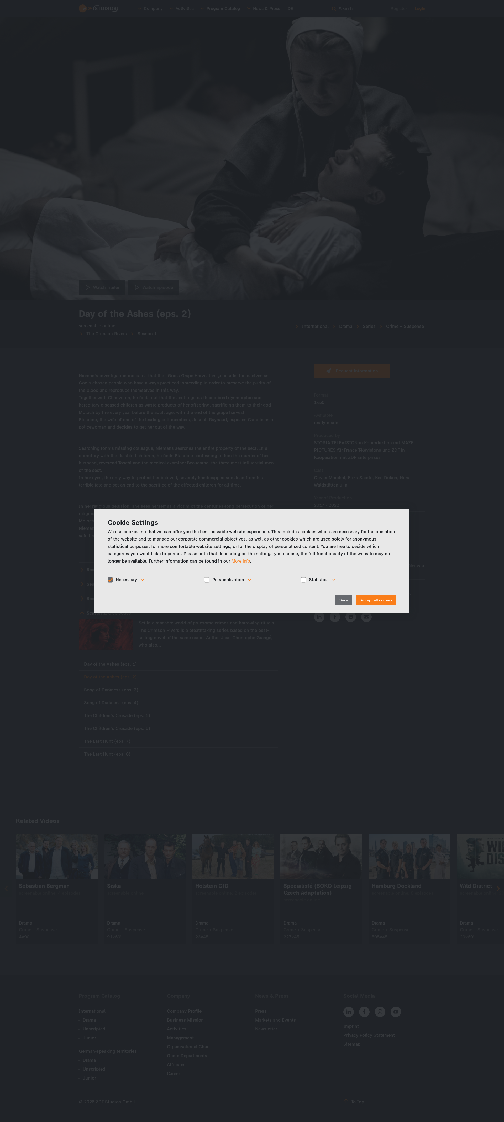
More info (241, 561)
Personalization (228, 579)
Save (343, 600)
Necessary (126, 579)
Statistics (319, 579)
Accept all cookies (376, 600)
